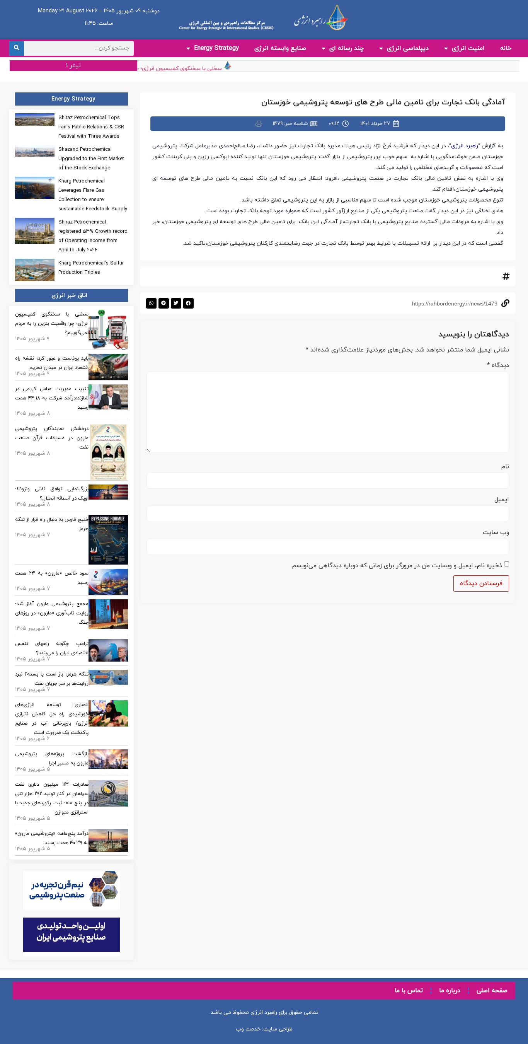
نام (505, 467)
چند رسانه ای (346, 48)
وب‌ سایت (496, 532)
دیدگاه (498, 365)
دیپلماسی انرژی (408, 48)
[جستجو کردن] (16, 48)
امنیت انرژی (468, 48)
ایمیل (501, 499)
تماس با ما (409, 990)
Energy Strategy (216, 48)
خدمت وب (248, 1029)
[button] (188, 303)
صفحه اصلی (492, 990)
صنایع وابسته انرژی (280, 48)
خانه (505, 48)
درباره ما (449, 990)
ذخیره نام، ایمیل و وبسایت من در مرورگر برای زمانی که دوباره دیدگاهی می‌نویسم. (396, 566)
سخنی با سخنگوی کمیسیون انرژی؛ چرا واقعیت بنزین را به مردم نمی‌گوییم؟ (143, 68)
